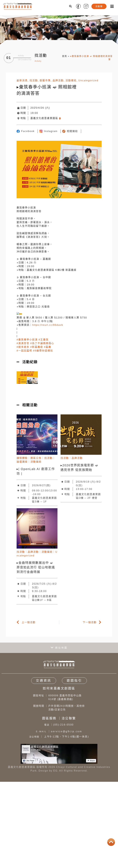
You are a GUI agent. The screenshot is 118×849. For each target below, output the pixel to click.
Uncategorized (88, 80)
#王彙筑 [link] (44, 339)
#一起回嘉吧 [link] (24, 350)
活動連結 (71, 80)
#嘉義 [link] (47, 347)
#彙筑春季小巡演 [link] (27, 339)
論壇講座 (22, 461)
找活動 (34, 80)
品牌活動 (58, 80)
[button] (70, 6)
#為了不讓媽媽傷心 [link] (42, 343)
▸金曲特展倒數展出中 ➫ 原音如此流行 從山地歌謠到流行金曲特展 (36, 567)
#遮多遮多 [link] (23, 347)
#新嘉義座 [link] (36, 347)
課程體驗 (22, 458)
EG (55, 770)
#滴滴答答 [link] (23, 343)
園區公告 (35, 458)
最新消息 (22, 80)
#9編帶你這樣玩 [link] (43, 350)
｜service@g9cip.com (59, 731)
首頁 (64, 56)
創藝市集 (45, 80)
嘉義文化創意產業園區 (44, 118)
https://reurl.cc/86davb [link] (47, 325)
